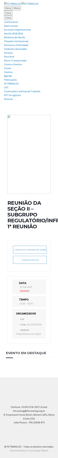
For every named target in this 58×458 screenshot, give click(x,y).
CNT (6, 87)
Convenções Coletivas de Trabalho (22, 91)
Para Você (9, 56)
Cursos (7, 68)
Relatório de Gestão (14, 37)
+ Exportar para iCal (30, 260)
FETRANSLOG (11, 83)
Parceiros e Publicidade (16, 45)
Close (8, 12)
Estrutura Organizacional (17, 29)
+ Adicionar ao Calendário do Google (30, 250)
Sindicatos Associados (15, 48)
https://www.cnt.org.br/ (28, 334)
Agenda (8, 75)
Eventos (8, 72)
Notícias (8, 99)
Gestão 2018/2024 (13, 33)
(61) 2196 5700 (34, 324)
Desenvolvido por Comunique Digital (29, 450)
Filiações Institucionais (16, 41)
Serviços (8, 52)
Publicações (10, 79)
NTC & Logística (12, 95)
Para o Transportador (15, 60)
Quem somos (11, 25)
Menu (8, 8)
